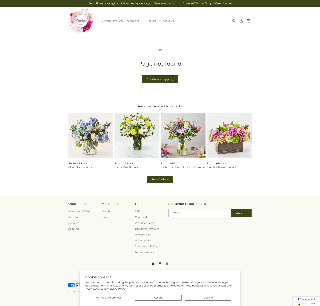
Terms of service (144, 252)
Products (73, 222)
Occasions (74, 217)
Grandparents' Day (79, 211)
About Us (73, 228)
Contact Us (141, 217)
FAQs (138, 211)
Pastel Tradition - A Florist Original (183, 167)
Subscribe (241, 213)
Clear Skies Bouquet (81, 167)
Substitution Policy (146, 246)
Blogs (105, 217)
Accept (158, 297)
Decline (208, 297)
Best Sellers (160, 179)
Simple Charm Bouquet (221, 167)
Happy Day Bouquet (127, 167)
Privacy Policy (116, 288)
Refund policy (143, 240)
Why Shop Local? (145, 222)
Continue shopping (160, 79)
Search (106, 211)
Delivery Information (147, 228)
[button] (134, 20)
